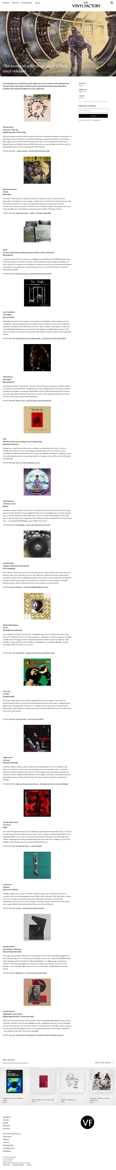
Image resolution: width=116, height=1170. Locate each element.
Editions (6, 1139)
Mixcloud (6, 1126)
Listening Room (8, 1148)
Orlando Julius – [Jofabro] (30, 719)
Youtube (6, 1120)
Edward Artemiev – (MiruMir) (33, 213)
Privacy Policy (6, 1164)
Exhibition (7, 1151)
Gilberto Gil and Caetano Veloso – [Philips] (42, 784)
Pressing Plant (27, 3)
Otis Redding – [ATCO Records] (33, 525)
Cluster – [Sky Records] (30, 908)
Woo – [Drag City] (28, 463)
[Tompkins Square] (39, 1035)
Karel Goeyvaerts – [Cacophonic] (33, 274)
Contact (29, 1164)
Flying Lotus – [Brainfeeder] (33, 400)
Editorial (15, 3)
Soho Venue (7, 1137)
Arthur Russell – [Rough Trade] (33, 151)
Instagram (7, 1117)
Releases (6, 3)
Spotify (5, 1123)
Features (6, 1142)
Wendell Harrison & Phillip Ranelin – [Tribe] (41, 338)
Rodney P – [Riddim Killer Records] (32, 587)
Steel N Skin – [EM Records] (35, 653)
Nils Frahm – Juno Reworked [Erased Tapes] (31, 973)
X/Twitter (6, 1129)
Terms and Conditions (18, 1164)
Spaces (37, 3)
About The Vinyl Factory (12, 1134)
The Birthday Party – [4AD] (29, 846)
